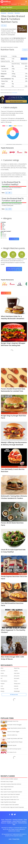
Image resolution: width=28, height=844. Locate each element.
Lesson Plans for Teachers (19, 821)
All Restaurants (14, 694)
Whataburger (17, 691)
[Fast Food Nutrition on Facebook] (9, 814)
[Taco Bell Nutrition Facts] (20, 284)
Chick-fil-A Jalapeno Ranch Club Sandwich (10, 804)
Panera (15, 681)
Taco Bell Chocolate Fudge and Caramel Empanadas (12, 807)
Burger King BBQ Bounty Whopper (8, 802)
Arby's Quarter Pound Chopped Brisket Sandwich (11, 791)
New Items (23, 4)
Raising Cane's (17, 683)
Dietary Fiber (4, 81)
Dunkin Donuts (4, 675)
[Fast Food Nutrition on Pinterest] (12, 814)
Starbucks (16, 686)
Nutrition (3, 10)
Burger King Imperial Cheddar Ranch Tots (10, 799)
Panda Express (4, 681)
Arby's (2, 668)
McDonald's (16, 678)
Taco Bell (16, 688)
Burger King (16, 668)
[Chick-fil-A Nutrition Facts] (20, 152)
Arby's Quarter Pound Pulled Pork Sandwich (10, 794)
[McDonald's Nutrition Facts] (5, 152)
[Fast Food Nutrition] (5, 1)
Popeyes (2, 683)
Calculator (14, 4)
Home (2, 819)
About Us (3, 823)
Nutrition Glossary (6, 821)
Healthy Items (13, 10)
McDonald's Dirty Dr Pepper (7, 781)
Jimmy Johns (16, 675)
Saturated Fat (4, 68)
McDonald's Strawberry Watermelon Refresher (11, 784)
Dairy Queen (17, 673)
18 (10, 192)
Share (4, 25)
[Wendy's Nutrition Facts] (12, 152)
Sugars (3, 83)
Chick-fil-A (3, 670)
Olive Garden (14, 92)
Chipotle (16, 670)
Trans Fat (3, 71)
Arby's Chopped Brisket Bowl (7, 786)
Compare (25, 49)
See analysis (24, 58)
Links (10, 839)
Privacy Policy (16, 839)
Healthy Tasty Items (12, 823)
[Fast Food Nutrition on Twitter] (14, 814)
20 (7, 209)
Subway (2, 688)
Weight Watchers (20, 10)
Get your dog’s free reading (16, 101)
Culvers (2, 673)
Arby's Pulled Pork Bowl (6, 789)
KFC (1, 678)
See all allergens (14, 239)
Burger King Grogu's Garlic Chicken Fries (9, 797)
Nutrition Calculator (18, 819)
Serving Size (4, 56)
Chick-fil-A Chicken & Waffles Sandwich (9, 779)
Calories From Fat (5, 61)
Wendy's (2, 691)
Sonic (2, 686)
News (25, 819)
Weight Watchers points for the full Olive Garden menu (14, 269)
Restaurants (5, 4)
